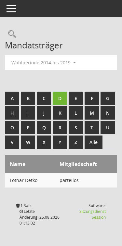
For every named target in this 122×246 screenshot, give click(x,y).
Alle (93, 142)
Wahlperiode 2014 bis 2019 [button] (41, 62)
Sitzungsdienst (92, 214)
